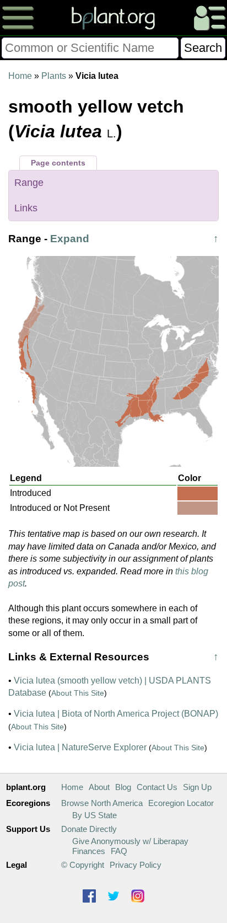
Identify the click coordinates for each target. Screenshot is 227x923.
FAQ (119, 851)
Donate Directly (89, 829)
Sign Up (197, 787)
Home (20, 76)
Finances (88, 851)
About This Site (77, 693)
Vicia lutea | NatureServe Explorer (80, 747)
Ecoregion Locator (181, 803)
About (99, 787)
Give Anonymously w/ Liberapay (130, 841)
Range (29, 182)
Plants (53, 76)
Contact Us (157, 787)
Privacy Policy (135, 864)
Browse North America (102, 803)
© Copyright (82, 864)
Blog (123, 787)
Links (25, 208)
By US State (94, 815)
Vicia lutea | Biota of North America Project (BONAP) (116, 713)
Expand (69, 238)
